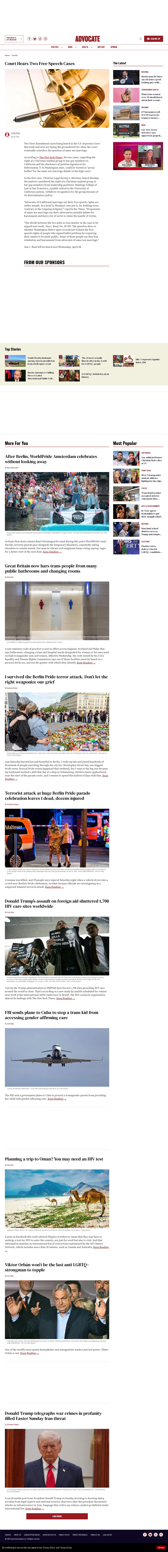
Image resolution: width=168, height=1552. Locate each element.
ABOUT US (17, 1535)
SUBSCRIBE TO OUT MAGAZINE (11, 39)
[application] (138, 156)
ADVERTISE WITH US (49, 1535)
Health (85, 47)
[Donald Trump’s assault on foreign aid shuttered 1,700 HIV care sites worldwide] (57, 946)
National (145, 72)
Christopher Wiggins (13, 804)
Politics (54, 47)
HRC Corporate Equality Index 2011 (148, 361)
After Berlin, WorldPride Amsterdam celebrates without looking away (51, 459)
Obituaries (146, 453)
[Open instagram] (45, 39)
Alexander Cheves (12, 688)
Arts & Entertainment (150, 506)
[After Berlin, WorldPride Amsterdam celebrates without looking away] (57, 501)
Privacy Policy (49, 1548)
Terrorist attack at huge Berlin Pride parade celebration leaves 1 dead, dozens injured (47, 795)
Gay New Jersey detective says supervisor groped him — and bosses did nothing (152, 135)
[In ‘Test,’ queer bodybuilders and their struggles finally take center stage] (126, 511)
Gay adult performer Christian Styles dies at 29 (151, 460)
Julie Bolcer (16, 133)
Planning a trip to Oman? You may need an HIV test (54, 1159)
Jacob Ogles (10, 912)
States (144, 488)
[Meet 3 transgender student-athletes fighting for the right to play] (126, 476)
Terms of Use (66, 1548)
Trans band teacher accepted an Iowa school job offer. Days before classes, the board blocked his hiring (151, 500)
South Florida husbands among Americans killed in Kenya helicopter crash (41, 360)
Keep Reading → (52, 551)
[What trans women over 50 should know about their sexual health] (126, 95)
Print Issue (146, 470)
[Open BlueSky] (35, 39)
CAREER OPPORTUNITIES (32, 1535)
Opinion (114, 47)
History (101, 47)
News (70, 47)
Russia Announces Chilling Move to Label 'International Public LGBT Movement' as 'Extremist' (41, 377)
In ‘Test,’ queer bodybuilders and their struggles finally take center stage (152, 515)
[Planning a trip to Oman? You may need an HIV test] (57, 1198)
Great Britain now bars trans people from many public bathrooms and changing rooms (51, 568)
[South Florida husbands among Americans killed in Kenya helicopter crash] (15, 361)
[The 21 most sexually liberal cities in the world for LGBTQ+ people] (69, 361)
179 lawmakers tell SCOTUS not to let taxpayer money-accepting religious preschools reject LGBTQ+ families (151, 119)
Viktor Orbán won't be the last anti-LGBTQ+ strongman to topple (47, 1267)
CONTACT (8, 1535)
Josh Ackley (10, 1276)
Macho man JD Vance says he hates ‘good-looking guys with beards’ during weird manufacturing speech (152, 84)
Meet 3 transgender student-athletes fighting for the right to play (151, 479)
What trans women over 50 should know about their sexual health (151, 99)
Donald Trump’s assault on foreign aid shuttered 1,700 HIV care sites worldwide (57, 903)
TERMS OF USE (95, 1535)
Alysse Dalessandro (12, 468)
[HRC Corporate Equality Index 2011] (123, 361)
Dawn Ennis (10, 577)
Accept (161, 1548)
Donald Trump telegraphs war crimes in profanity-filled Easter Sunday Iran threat (54, 1415)
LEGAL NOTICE (107, 1535)
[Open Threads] (40, 39)
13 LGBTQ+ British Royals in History (95, 375)
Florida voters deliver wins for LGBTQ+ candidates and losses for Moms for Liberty (151, 552)
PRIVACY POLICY (64, 1535)
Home (7, 55)
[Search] (140, 38)
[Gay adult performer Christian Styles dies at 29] (126, 458)
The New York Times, (51, 157)
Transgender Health (150, 90)
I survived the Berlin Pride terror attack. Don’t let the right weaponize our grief (56, 679)
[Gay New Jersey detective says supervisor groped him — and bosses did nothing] (126, 130)
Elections (145, 542)
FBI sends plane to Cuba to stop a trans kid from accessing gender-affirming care (51, 1015)
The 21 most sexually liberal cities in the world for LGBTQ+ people (94, 360)
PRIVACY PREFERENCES (80, 1535)
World (14, 55)
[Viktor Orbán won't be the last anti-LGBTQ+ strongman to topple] (57, 1309)
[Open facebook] (29, 39)
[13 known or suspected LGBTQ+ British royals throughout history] (69, 375)
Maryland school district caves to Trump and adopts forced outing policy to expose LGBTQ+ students (151, 536)
